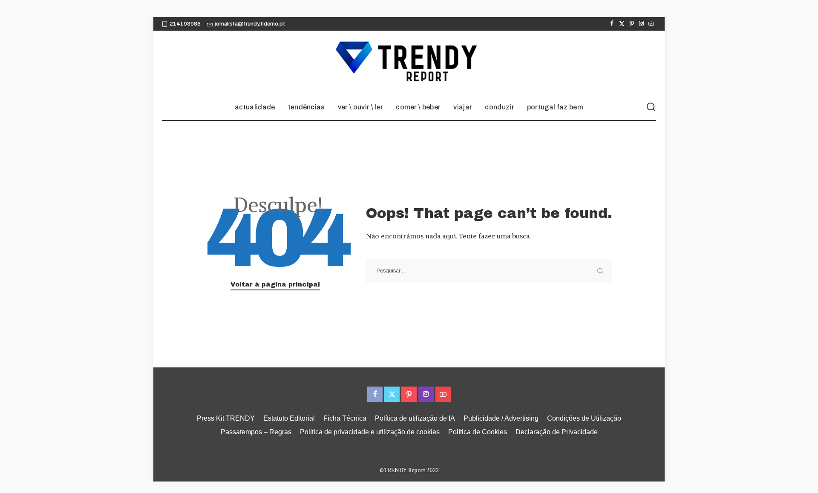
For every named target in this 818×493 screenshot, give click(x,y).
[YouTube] (651, 24)
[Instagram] (641, 24)
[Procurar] (651, 107)
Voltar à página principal (275, 284)
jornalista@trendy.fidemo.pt (250, 24)
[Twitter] (622, 24)
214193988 (185, 24)
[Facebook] (612, 24)
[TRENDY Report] (409, 62)
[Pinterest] (632, 24)
